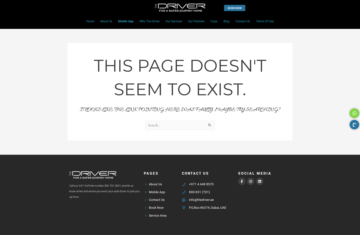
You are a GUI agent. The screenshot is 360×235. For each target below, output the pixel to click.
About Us (106, 21)
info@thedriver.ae (201, 200)
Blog (227, 21)
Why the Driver (150, 21)
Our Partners (196, 21)
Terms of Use (265, 21)
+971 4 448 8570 (201, 184)
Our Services (174, 21)
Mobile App (126, 21)
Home (90, 21)
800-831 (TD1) (199, 192)
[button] (227, 8)
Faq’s (214, 21)
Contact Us (243, 21)
